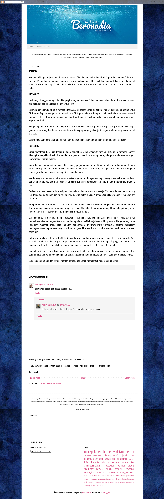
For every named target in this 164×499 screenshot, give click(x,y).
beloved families (118, 452)
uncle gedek (40, 284)
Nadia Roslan (43, 47)
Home (31, 47)
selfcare (118, 479)
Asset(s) (97, 472)
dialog (123, 476)
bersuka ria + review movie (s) (112, 462)
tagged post (128, 472)
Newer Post (35, 378)
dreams (98, 482)
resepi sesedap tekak (110, 482)
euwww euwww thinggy (97, 455)
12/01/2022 (51, 284)
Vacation (110, 465)
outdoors (106, 472)
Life (131, 455)
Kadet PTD (116, 472)
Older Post (130, 378)
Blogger (106, 492)
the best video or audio (109, 475)
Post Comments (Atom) (51, 383)
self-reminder (89, 482)
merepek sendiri (95, 452)
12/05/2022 (65, 305)
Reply (37, 293)
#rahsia (93, 485)
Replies (42, 299)
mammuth (86, 492)
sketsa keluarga (127, 479)
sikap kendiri (114, 469)
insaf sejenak (119, 455)
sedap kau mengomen (116, 458)
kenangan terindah (94, 458)
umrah (122, 482)
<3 (132, 452)
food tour (100, 485)
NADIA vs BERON (49, 305)
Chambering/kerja (93, 465)
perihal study (125, 465)
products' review (93, 469)
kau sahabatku (90, 475)
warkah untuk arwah (106, 479)
